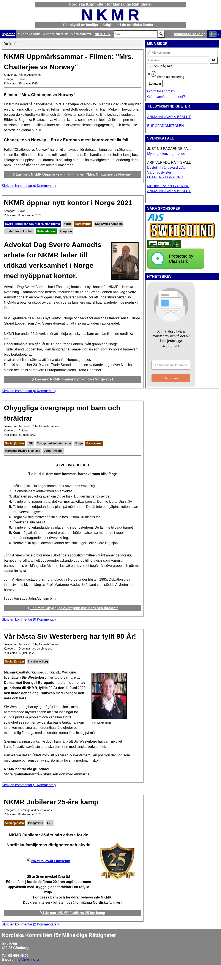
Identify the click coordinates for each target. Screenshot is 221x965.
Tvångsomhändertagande (54, 443)
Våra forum (80, 34)
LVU (30, 443)
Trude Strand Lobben (19, 231)
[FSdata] (164, 246)
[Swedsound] (182, 237)
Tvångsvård (35, 823)
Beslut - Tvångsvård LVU (166, 167)
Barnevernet (83, 223)
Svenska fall (28, 34)
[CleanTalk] (175, 267)
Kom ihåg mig (154, 66)
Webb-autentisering (170, 77)
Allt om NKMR (54, 34)
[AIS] (155, 220)
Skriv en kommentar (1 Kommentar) (29, 785)
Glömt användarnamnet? (166, 96)
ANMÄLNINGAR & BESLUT (169, 117)
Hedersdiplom (46, 231)
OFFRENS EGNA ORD (165, 177)
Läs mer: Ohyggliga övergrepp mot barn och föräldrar (74, 608)
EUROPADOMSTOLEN (165, 126)
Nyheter (8, 34)
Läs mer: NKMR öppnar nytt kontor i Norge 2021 (74, 379)
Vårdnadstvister (159, 172)
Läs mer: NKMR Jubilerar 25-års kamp (73, 913)
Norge (67, 223)
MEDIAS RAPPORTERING (168, 186)
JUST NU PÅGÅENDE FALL (169, 149)
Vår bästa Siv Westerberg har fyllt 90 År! (70, 636)
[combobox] (135, 34)
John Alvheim (53, 450)
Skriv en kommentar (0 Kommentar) (29, 186)
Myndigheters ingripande (166, 153)
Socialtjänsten (14, 443)
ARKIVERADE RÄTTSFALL (169, 162)
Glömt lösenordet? (161, 91)
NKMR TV (102, 34)
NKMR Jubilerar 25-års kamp (51, 802)
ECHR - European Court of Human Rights (32, 223)
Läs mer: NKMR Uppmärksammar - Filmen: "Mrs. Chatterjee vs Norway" (74, 174)
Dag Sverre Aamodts (109, 223)
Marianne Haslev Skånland (22, 450)
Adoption (66, 231)
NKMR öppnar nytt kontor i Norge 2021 (68, 203)
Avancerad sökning (190, 34)
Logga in (155, 83)
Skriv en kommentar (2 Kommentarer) (30, 924)
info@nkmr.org (26, 959)
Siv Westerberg (38, 661)
